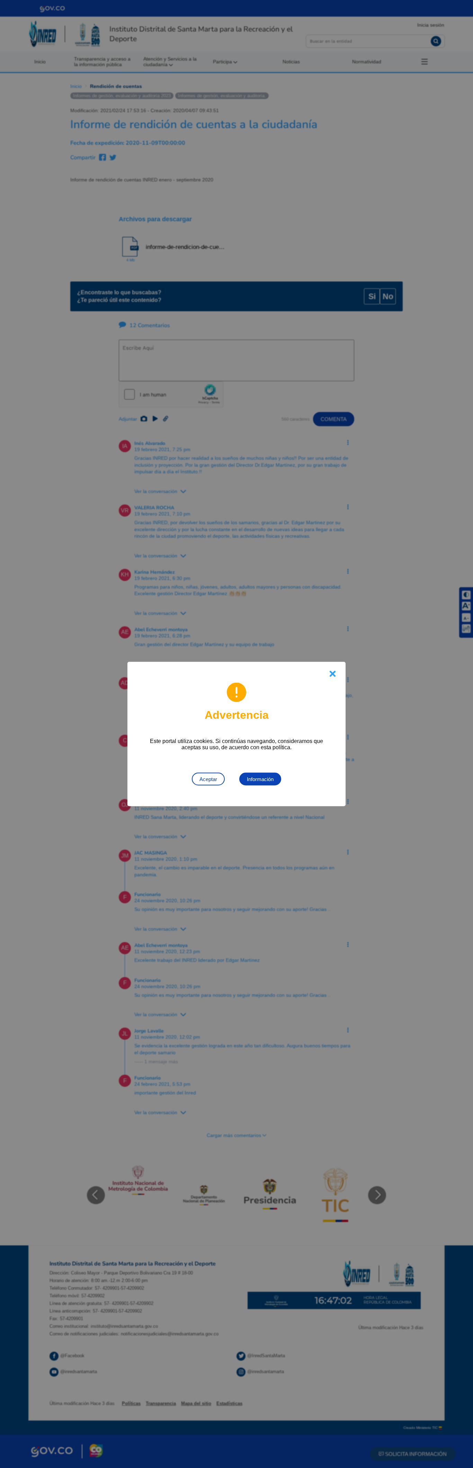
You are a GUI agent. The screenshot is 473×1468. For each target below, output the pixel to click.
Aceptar (208, 779)
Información (260, 779)
